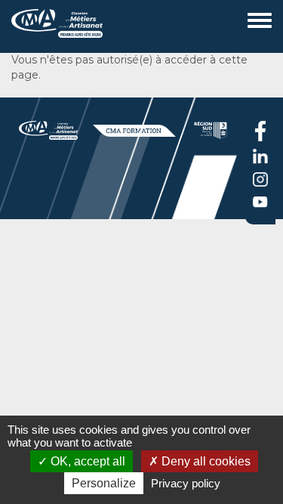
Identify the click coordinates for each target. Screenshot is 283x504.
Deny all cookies (204, 461)
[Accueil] (17, 22)
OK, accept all (86, 461)
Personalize (104, 483)
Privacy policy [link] (185, 483)
